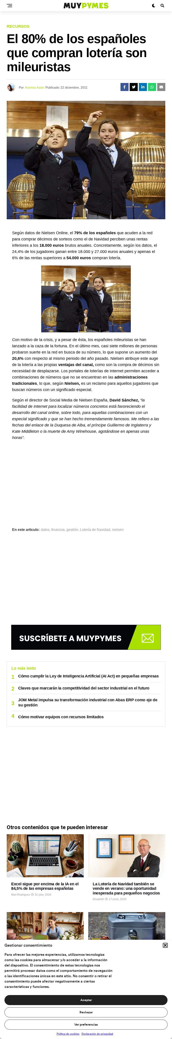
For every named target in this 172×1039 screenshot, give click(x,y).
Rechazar (86, 1012)
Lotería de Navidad (95, 530)
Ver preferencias (86, 1024)
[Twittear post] (134, 87)
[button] (165, 945)
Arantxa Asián (34, 87)
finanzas (58, 530)
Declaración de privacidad (97, 1034)
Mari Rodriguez (20, 894)
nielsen (118, 530)
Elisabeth (98, 899)
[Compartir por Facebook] (124, 87)
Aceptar (86, 1000)
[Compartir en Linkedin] (143, 87)
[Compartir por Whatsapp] (152, 87)
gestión (72, 530)
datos (45, 530)
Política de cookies (68, 1034)
